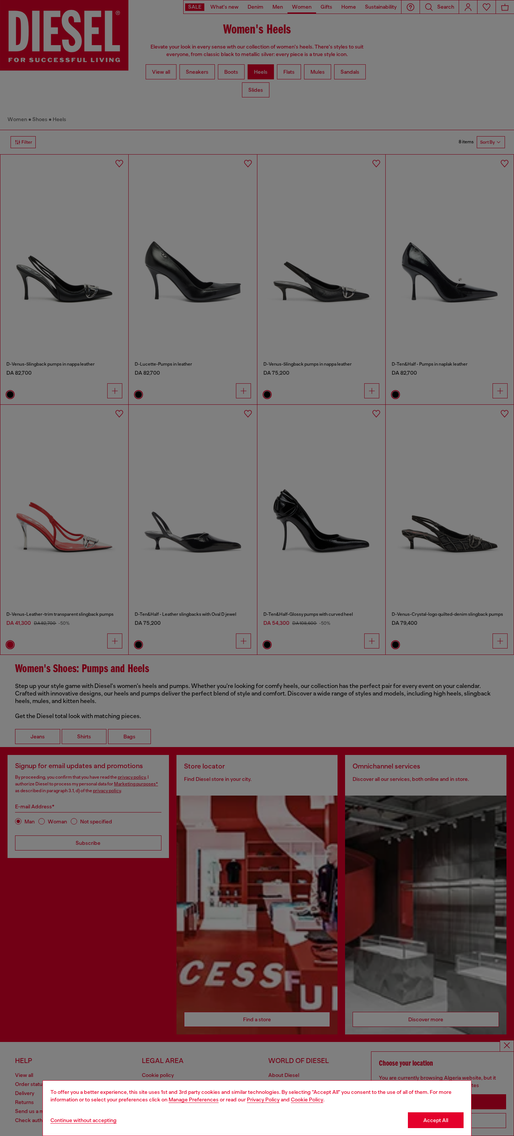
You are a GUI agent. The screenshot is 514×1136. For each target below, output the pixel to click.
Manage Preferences (194, 1100)
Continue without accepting (83, 1120)
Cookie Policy (307, 1100)
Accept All (435, 1120)
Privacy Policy (263, 1100)
